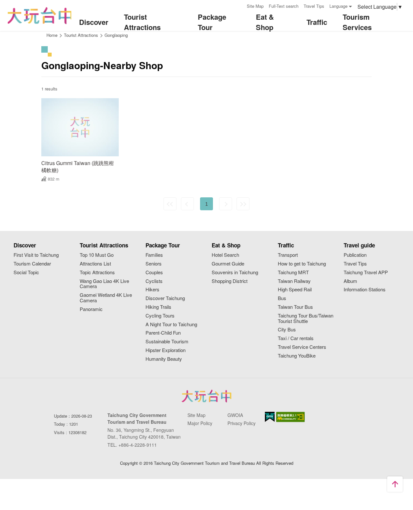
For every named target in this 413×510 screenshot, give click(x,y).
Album (350, 281)
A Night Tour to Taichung (171, 324)
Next (225, 203)
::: (240, 5)
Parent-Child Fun (163, 333)
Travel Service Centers (302, 347)
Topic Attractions (97, 272)
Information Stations (365, 289)
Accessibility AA (290, 417)
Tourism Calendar (32, 263)
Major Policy (199, 423)
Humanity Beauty (164, 359)
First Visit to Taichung (36, 255)
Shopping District (229, 281)
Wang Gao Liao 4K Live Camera (104, 283)
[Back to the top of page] (395, 484)
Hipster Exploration (166, 350)
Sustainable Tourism (167, 341)
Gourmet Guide (228, 263)
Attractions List (95, 263)
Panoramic (91, 309)
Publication (355, 255)
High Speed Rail (295, 289)
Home (51, 35)
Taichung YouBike (297, 356)
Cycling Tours (160, 315)
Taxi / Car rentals (296, 338)
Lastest (243, 203)
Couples (154, 272)
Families (154, 255)
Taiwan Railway (294, 281)
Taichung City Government (206, 396)
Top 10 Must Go (97, 255)
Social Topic (26, 272)
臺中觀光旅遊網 (39, 15)
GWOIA (235, 415)
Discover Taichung (165, 298)
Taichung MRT (293, 272)
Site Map (255, 6)
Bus (282, 298)
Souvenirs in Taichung (235, 272)
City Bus (287, 329)
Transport (288, 255)
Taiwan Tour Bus (295, 307)
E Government (270, 417)
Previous (187, 203)
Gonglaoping (116, 35)
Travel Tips (314, 6)
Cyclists (154, 281)
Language (338, 6)
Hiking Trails (158, 307)
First (170, 203)
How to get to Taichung (302, 263)
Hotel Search (225, 255)
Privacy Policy (241, 423)
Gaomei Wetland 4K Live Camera (106, 297)
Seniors (154, 263)
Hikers (152, 289)
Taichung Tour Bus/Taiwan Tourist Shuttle (305, 318)
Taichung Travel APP (366, 272)
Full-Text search (283, 6)
